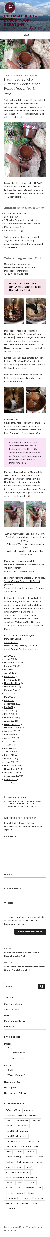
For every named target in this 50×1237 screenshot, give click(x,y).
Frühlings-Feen (18, 1052)
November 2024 (12, 683)
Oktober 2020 (11, 772)
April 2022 (9, 710)
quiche (9, 1188)
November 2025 (12, 662)
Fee (36, 1146)
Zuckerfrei (32, 806)
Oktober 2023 (11, 690)
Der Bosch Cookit (12, 639)
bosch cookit (22, 1120)
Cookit (12, 797)
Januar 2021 (10, 762)
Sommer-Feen (17, 1058)
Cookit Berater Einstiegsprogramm (21, 649)
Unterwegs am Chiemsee (16, 1093)
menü (29, 1167)
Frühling (18, 1151)
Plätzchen (30, 1182)
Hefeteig (28, 1157)
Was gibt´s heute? (16, 1075)
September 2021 (12, 734)
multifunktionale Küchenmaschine (21, 1177)
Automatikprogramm (16, 1115)
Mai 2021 (8, 748)
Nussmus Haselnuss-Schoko (27, 186)
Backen (33, 1115)
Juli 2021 (8, 741)
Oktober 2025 (11, 666)
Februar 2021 (10, 758)
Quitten (19, 1188)
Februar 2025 (10, 680)
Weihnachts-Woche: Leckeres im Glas (25, 551)
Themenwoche (13, 1198)
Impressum (9, 1026)
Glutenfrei (30, 1151)
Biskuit (9, 1120)
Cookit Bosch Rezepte (16, 1136)
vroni (35, 75)
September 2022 (12, 704)
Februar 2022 (10, 717)
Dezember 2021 (12, 724)
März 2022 (9, 714)
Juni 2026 (8, 656)
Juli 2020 (8, 783)
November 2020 (12, 769)
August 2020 (10, 779)
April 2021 (9, 752)
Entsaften (26, 1146)
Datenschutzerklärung (14, 1021)
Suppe (31, 1193)
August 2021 (10, 738)
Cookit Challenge (14, 1141)
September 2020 (12, 776)
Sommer (10, 1193)
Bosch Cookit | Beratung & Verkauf (20, 646)
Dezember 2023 (12, 686)
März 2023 (9, 700)
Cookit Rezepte (11, 1009)
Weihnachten (16, 806)
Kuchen (9, 1162)
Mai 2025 (8, 669)
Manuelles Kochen (14, 1167)
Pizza (19, 1182)
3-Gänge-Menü (13, 1110)
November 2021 (12, 728)
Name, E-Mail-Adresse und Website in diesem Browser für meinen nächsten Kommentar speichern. (24, 920)
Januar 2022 (10, 721)
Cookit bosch (26, 801)
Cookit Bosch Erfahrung (17, 1131)
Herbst (40, 1157)
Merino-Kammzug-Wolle (17, 1172)
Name (8, 874)
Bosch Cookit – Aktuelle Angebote (20, 635)
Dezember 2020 (12, 765)
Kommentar (10, 836)
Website (8, 903)
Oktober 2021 (11, 731)
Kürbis (39, 1162)
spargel (21, 1193)
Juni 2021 (8, 745)
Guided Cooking (13, 1157)
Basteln (8, 1044)
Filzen (8, 1151)
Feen (10, 1048)
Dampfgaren (12, 1146)
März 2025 (9, 676)
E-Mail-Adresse (13, 889)
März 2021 (9, 755)
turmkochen (37, 1198)
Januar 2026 (10, 659)
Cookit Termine (11, 642)
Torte (25, 1198)
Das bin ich (9, 1015)
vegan (31, 804)
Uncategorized (11, 1087)
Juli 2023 (8, 693)
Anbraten (28, 1110)
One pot (9, 1182)
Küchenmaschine (25, 1162)
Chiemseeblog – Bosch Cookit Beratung (20, 20)
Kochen (22, 797)
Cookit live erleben (13, 1004)
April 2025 (9, 673)
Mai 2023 (8, 697)
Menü (26, 35)
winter (34, 1203)
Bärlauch (36, 1120)
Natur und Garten (12, 1082)
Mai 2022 (8, 707)
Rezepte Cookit (33, 1188)
